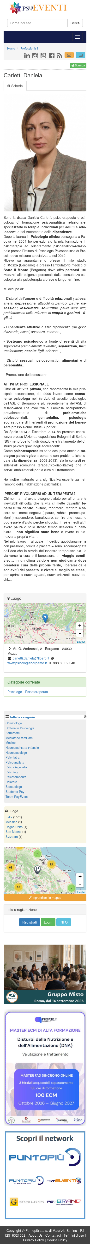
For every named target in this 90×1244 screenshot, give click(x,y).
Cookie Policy (57, 1240)
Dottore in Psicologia (20, 728)
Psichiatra (12, 757)
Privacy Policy (33, 1240)
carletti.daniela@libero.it (31, 658)
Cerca (75, 22)
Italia (9, 817)
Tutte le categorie (22, 717)
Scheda (16, 85)
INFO (64, 922)
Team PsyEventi (17, 796)
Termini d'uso (74, 1235)
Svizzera (12, 836)
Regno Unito (14, 826)
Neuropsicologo (16, 752)
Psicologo (14, 691)
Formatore (13, 732)
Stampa (79, 65)
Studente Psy (15, 791)
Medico (11, 742)
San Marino (13, 831)
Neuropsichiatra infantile (22, 747)
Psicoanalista (15, 762)
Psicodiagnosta (16, 767)
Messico (11, 821)
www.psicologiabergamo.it (27, 662)
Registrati (29, 922)
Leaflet (81, 641)
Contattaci (53, 1235)
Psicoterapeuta (36, 691)
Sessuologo (14, 786)
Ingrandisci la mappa (46, 897)
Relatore (11, 781)
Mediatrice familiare (19, 737)
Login (48, 922)
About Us (35, 1235)
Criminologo (14, 723)
